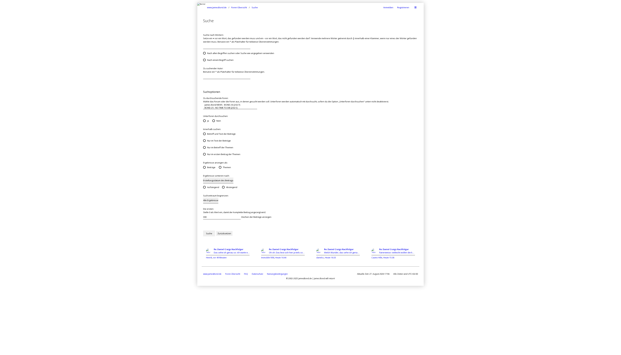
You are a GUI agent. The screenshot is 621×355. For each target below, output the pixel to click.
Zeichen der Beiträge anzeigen (256, 216)
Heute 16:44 (280, 257)
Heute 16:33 (330, 257)
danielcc (320, 257)
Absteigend (231, 187)
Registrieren (403, 7)
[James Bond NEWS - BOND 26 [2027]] (230, 104)
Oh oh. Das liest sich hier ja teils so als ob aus (287, 252)
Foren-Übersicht (232, 274)
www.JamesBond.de (212, 274)
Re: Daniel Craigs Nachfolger (228, 249)
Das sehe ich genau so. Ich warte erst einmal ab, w (232, 252)
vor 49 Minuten (220, 257)
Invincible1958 (267, 257)
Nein (218, 120)
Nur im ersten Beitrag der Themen (223, 154)
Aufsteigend (213, 187)
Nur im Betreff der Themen (220, 147)
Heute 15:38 (388, 257)
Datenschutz (257, 274)
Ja (208, 120)
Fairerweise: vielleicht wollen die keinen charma (397, 252)
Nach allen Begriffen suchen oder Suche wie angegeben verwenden (240, 53)
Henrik (209, 257)
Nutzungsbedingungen (277, 274)
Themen (227, 167)
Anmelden (388, 7)
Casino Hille (376, 257)
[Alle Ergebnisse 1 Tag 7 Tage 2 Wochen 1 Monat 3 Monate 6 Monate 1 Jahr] (210, 200)
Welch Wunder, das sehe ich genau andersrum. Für (342, 252)
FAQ (246, 274)
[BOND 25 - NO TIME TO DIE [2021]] (230, 107)
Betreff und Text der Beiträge (221, 133)
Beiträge (211, 167)
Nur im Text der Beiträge (219, 140)
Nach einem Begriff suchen (220, 60)
